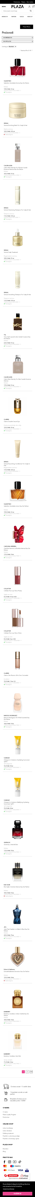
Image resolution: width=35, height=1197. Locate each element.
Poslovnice (17, 2)
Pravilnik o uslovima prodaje (11, 1136)
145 (31, 1072)
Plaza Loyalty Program (9, 1114)
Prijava (23, 2)
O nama (5, 1112)
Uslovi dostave (7, 1131)
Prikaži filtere (26, 27)
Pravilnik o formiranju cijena (11, 1138)
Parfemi (13, 16)
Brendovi (5, 16)
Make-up (29, 16)
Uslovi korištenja (8, 1128)
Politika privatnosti (8, 1133)
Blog (4, 1151)
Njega (22, 16)
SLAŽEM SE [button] (17, 1193)
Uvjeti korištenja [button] (8, 1189)
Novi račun (30, 2)
